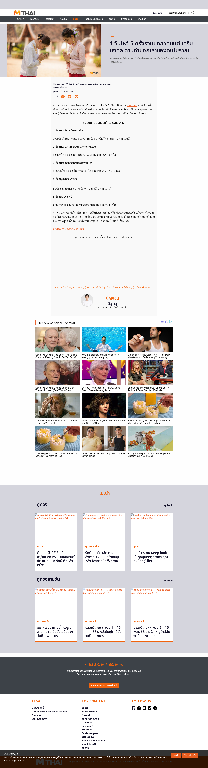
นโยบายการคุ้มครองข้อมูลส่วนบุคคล (49, 711)
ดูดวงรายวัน (43, 621)
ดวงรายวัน (87, 722)
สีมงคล (85, 748)
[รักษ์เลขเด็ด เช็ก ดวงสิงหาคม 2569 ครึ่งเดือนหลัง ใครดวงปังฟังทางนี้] (104, 528)
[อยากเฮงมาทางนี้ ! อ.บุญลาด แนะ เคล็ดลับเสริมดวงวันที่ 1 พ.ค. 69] (56, 602)
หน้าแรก (20, 19)
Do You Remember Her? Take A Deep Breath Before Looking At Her (101, 389)
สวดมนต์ (132, 105)
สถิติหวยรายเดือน (90, 719)
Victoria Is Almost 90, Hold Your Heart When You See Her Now (104, 422)
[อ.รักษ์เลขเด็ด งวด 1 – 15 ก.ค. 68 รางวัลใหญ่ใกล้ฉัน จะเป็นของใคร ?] (104, 602)
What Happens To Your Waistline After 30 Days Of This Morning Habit (56, 454)
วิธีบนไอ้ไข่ (87, 729)
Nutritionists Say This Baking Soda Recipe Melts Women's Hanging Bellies (149, 422)
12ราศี (60, 287)
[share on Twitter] (70, 96)
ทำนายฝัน (34, 19)
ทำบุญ (69, 287)
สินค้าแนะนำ (157, 13)
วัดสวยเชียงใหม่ (89, 711)
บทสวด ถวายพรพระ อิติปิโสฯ (68, 229)
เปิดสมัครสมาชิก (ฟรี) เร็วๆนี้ (104, 685)
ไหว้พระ (127, 287)
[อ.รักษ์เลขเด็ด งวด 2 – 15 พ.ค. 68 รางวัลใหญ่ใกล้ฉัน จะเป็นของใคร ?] (152, 602)
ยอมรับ (176, 755)
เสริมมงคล (115, 287)
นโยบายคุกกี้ (38, 708)
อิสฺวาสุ (112, 304)
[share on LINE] (76, 96)
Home (56, 84)
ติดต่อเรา (36, 715)
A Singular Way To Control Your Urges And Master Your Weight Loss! (149, 454)
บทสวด (79, 287)
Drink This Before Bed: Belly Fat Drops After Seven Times (104, 454)
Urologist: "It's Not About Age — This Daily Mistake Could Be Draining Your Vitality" (149, 356)
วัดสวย (112, 19)
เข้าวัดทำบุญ (101, 287)
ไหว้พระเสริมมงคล (142, 287)
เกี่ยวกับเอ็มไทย (39, 719)
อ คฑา (89, 287)
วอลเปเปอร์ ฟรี (89, 744)
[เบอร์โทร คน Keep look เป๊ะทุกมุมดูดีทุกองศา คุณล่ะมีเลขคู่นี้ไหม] (152, 528)
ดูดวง (112, 36)
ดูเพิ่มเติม (168, 505)
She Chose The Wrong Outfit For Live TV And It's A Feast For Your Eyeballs (148, 389)
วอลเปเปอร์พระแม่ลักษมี (93, 740)
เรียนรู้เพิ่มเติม (190, 755)
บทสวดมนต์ (126, 19)
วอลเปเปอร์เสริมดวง (94, 19)
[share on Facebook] (63, 96)
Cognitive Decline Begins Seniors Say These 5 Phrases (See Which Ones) (54, 389)
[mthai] (24, 12)
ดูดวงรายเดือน (92, 546)
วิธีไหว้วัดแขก (88, 737)
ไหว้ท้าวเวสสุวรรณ (90, 733)
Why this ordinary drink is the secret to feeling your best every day (101, 356)
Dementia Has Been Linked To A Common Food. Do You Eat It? (56, 422)
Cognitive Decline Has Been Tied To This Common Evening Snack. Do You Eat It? (56, 356)
